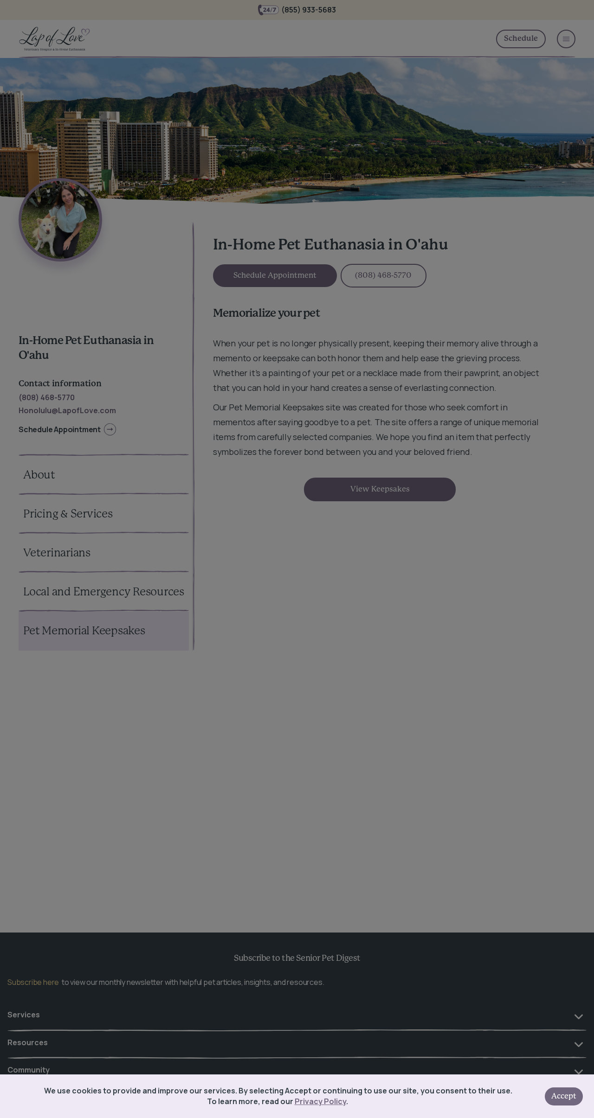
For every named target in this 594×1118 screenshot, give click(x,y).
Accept (563, 1096)
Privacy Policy (320, 1101)
